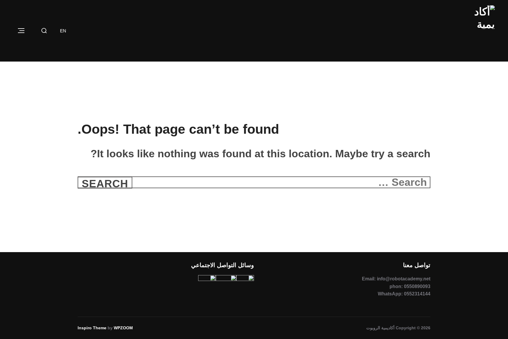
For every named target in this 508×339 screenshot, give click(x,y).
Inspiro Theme (92, 327)
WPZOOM (123, 327)
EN (63, 30)
